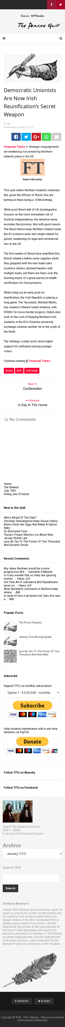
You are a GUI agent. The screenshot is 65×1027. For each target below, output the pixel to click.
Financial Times (39, 361)
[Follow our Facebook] (51, 4)
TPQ (25, 1017)
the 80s (29, 920)
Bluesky (29, 772)
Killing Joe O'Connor (16, 494)
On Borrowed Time (15, 531)
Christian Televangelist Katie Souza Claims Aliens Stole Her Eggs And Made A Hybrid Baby (31, 524)
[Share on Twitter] (26, 137)
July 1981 (10, 490)
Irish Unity (32, 370)
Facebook (31, 787)
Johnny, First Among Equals (35, 637)
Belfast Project (12, 944)
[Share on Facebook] (16, 137)
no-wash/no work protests (19, 916)
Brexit (9, 370)
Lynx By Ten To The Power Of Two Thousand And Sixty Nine (39, 653)
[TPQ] (32, 28)
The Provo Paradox (30, 622)
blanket (51, 913)
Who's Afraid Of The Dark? (20, 517)
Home (7, 484)
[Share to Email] (56, 137)
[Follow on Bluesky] (60, 4)
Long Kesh (20, 913)
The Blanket (11, 487)
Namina (34, 1017)
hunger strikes (12, 920)
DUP (19, 370)
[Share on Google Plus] (36, 137)
